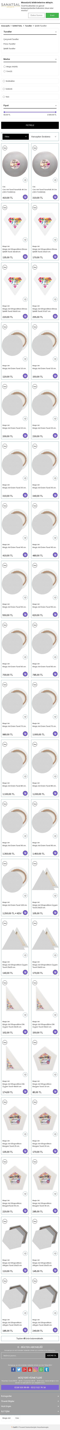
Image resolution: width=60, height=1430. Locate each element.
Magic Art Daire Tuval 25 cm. (44, 428)
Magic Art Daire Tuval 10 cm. (14, 368)
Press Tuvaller (9, 44)
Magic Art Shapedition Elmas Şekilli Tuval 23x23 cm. (44, 250)
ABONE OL (52, 1355)
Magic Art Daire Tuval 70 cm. (14, 726)
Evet (52, 15)
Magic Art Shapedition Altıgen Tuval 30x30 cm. (12, 1323)
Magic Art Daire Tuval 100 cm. (14, 905)
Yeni (7, 97)
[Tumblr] (46, 1369)
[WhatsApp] (41, 1369)
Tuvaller (28, 26)
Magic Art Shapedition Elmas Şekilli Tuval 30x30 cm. (14, 310)
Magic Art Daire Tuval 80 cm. (14, 786)
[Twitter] (19, 1369)
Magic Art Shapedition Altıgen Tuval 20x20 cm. (12, 1264)
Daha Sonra (36, 15)
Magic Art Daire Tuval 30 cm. (14, 488)
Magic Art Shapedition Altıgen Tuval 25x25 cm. (42, 1264)
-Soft (14, 1427)
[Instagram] (35, 1369)
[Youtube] (30, 1369)
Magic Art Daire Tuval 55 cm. (44, 607)
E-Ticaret (21, 1427)
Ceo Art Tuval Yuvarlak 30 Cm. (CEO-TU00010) (44, 190)
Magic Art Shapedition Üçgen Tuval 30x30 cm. (45, 966)
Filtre (7, 136)
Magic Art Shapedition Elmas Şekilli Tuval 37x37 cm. (44, 310)
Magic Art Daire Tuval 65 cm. (44, 666)
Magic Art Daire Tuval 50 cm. (14, 607)
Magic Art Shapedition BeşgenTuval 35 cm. (11, 1204)
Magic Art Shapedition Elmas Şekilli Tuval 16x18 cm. (14, 250)
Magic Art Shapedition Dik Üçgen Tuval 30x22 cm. (43, 1025)
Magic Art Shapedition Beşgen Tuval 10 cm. (41, 1085)
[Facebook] (13, 1369)
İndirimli (9, 89)
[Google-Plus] (24, 1369)
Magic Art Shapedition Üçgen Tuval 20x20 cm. (45, 906)
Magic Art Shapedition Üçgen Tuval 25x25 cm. (15, 966)
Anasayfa (5, 26)
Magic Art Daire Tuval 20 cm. (14, 428)
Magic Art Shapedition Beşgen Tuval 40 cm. (41, 1204)
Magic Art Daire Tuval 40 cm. (14, 547)
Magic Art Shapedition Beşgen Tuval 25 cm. (11, 1144)
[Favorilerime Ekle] (25, 180)
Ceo (9, 71)
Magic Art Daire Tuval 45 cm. (44, 547)
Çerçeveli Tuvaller (11, 39)
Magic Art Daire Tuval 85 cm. (44, 786)
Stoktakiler (10, 81)
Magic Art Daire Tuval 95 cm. (44, 845)
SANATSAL (17, 26)
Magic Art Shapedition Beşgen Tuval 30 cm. (41, 1144)
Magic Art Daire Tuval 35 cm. (44, 488)
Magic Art (12, 66)
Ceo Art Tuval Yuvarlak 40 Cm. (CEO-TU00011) (14, 190)
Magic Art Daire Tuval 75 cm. (44, 726)
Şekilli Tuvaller (9, 48)
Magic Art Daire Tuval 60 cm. (14, 666)
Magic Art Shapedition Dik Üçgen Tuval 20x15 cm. (13, 1025)
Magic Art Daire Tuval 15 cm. (44, 368)
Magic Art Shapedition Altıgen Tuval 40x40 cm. (42, 1323)
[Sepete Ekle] (25, 197)
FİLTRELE (30, 125)
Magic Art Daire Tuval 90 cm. (14, 845)
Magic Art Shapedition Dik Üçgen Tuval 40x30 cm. (13, 1085)
